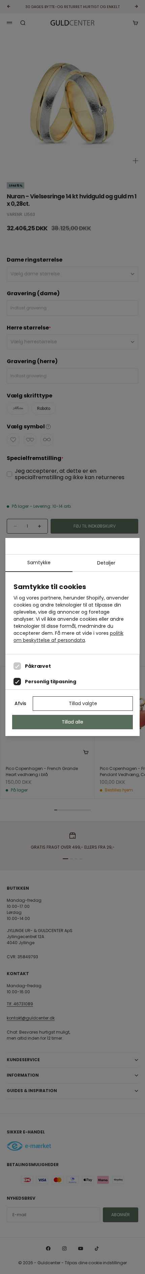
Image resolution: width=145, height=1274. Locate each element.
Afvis (20, 703)
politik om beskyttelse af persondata (68, 637)
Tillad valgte (83, 703)
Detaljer (106, 562)
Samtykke (39, 562)
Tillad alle (72, 722)
